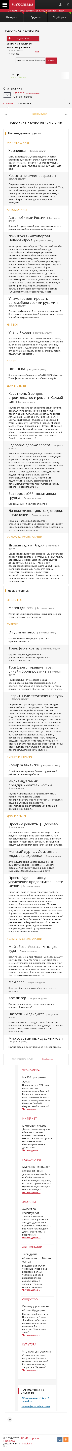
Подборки (59, 17)
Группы (36, 17)
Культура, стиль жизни (24, 537)
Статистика (12, 88)
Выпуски (11, 17)
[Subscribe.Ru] (22, 4)
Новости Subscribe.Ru (21, 31)
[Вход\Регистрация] (60, 4)
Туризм (12, 624)
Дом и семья (16, 385)
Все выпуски (39, 113)
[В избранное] (9, 1419)
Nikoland (27, 1443)
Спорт (11, 361)
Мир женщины (18, 142)
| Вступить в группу (36, 151)
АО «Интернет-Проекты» (21, 1439)
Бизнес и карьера (19, 757)
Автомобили (17, 210)
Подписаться (23, 38)
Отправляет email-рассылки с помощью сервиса (36, 10)
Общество (14, 600)
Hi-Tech (12, 324)
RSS (37, 51)
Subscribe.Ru (18, 77)
